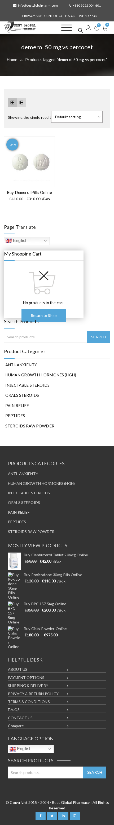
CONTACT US (20, 717)
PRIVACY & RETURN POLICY (42, 16)
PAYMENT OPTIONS (26, 677)
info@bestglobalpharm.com (38, 5)
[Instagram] (75, 816)
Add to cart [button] (47, 180)
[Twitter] (52, 816)
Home (12, 59)
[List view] (21, 102)
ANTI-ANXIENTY (21, 364)
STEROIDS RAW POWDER (29, 425)
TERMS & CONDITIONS (29, 701)
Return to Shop (44, 315)
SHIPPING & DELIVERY (28, 685)
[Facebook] (41, 816)
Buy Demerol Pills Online (29, 192)
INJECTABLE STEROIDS (27, 385)
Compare (16, 725)
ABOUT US (17, 669)
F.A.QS (70, 16)
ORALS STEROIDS (22, 395)
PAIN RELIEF (17, 405)
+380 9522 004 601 (87, 5)
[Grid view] (12, 102)
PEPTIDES (15, 415)
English (20, 240)
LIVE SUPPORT (88, 16)
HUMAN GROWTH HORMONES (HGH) (40, 374)
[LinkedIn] (63, 816)
